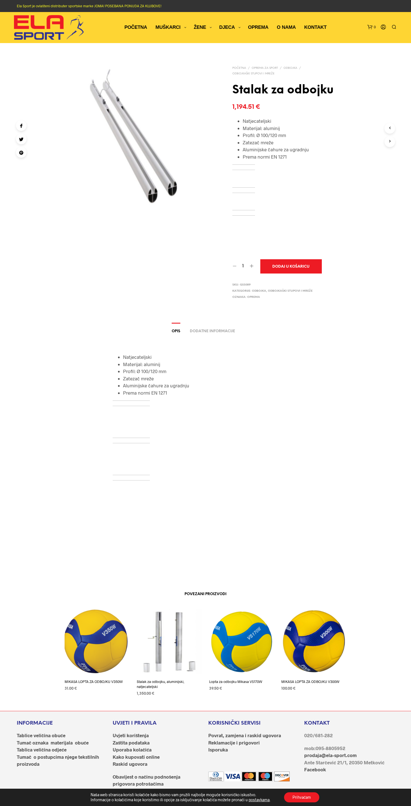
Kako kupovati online (136, 757)
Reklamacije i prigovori (234, 742)
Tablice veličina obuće (41, 735)
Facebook (315, 769)
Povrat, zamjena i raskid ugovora (244, 735)
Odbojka (290, 68)
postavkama (259, 799)
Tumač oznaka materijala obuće (53, 742)
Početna (239, 68)
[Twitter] (21, 139)
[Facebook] (21, 125)
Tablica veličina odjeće (42, 749)
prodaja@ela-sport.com (330, 755)
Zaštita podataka (131, 742)
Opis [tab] (176, 331)
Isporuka (218, 749)
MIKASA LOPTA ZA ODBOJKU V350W (94, 681)
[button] (371, 27)
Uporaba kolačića (132, 749)
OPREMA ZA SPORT (265, 68)
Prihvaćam (301, 797)
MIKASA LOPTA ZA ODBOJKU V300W (310, 681)
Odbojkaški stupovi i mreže (253, 73)
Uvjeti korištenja (131, 735)
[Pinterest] (21, 152)
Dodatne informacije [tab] (212, 331)
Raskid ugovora (130, 764)
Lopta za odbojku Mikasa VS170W (235, 681)
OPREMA (253, 297)
